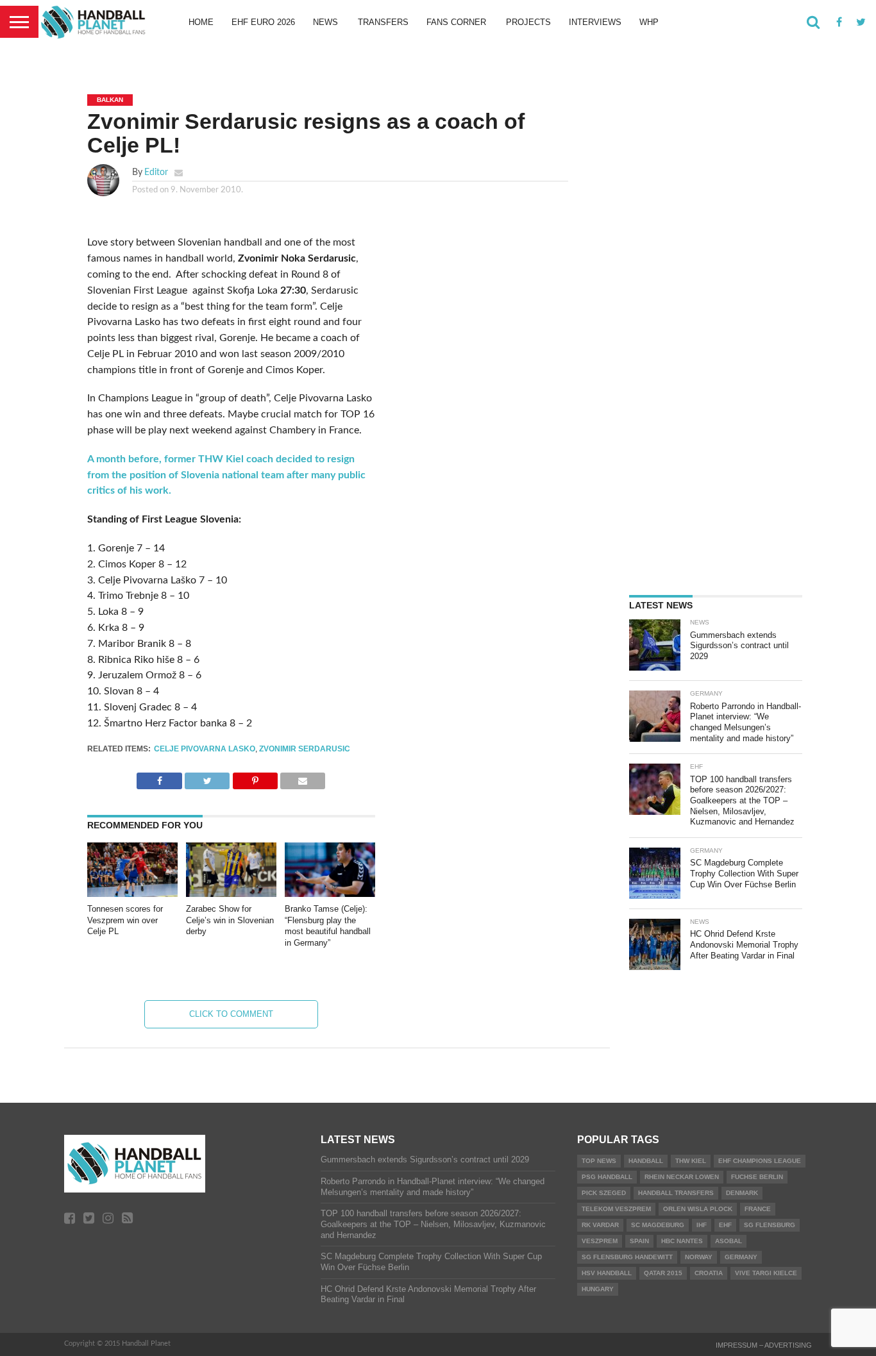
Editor (156, 172)
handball (645, 1160)
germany (741, 1256)
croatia (709, 1272)
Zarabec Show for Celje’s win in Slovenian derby (230, 920)
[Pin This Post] (255, 778)
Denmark (742, 1192)
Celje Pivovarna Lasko (204, 748)
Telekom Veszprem (616, 1208)
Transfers (383, 22)
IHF (701, 1224)
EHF (725, 1224)
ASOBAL (728, 1240)
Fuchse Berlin (757, 1176)
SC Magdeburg (657, 1224)
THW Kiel (690, 1160)
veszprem (600, 1240)
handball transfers (676, 1192)
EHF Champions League (759, 1160)
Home (201, 22)
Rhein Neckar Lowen (681, 1176)
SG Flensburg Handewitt (627, 1256)
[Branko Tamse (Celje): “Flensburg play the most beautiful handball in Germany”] (330, 894)
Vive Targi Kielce (766, 1272)
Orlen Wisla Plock (697, 1208)
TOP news (599, 1160)
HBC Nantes (682, 1240)
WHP (649, 22)
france (758, 1208)
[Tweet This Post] (207, 778)
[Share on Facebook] (159, 778)
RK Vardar (600, 1224)
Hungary (598, 1289)
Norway (698, 1256)
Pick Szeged (604, 1192)
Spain (639, 1240)
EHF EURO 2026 (263, 22)
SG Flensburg (769, 1224)
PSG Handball (607, 1176)
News (325, 22)
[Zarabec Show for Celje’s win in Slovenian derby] (231, 894)
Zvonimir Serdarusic (304, 748)
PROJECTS (528, 22)
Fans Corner (456, 22)
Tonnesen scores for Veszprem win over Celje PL (125, 920)
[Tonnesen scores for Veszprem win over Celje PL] (132, 894)
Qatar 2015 (663, 1272)
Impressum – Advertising (764, 1345)
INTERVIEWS (595, 22)
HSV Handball (607, 1272)
